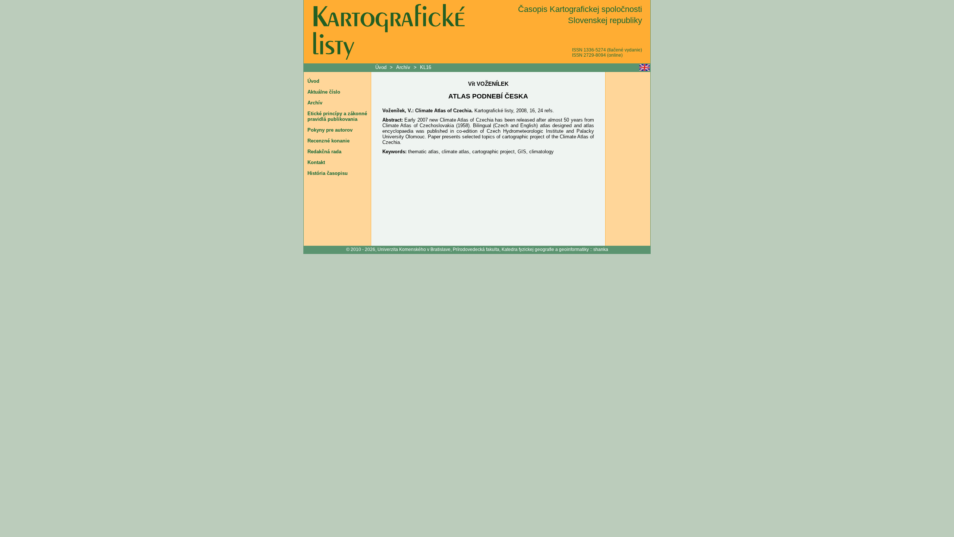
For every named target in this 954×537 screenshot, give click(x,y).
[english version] (644, 67)
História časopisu (327, 173)
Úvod (381, 67)
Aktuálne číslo (323, 92)
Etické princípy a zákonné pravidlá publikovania (337, 116)
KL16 (425, 67)
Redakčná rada (324, 151)
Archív (403, 67)
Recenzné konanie (328, 141)
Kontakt (316, 162)
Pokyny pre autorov (330, 130)
